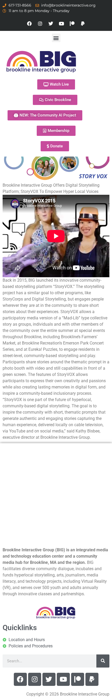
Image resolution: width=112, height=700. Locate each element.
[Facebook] (29, 23)
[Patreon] (72, 23)
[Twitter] (50, 23)
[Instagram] (40, 23)
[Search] (102, 661)
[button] (56, 38)
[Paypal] (83, 23)
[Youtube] (61, 23)
